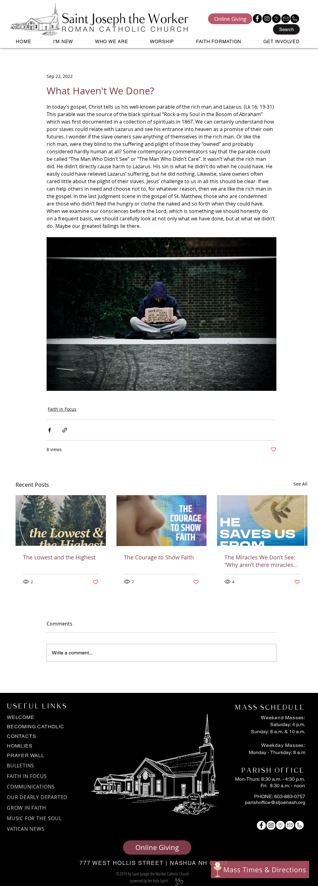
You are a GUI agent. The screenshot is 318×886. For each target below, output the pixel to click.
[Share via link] (65, 430)
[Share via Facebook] (49, 430)
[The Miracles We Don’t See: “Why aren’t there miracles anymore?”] (262, 520)
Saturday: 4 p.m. (287, 724)
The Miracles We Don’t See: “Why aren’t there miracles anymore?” (260, 561)
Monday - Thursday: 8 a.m (277, 752)
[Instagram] (266, 18)
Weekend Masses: (283, 718)
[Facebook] (257, 18)
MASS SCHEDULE (269, 707)
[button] (63, 41)
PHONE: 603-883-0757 (279, 796)
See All (300, 484)
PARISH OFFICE (272, 770)
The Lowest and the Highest (59, 557)
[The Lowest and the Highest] (61, 520)
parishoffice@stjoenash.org (275, 802)
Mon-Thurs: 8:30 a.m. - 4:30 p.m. (270, 779)
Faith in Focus (62, 409)
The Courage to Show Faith (159, 557)
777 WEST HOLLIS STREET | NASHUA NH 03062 (154, 863)
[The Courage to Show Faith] (161, 520)
